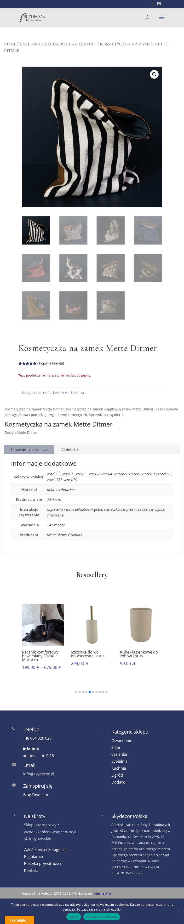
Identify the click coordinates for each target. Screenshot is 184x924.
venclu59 (120, 473)
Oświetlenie (121, 740)
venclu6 (134, 473)
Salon (116, 747)
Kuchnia (118, 768)
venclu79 (70, 479)
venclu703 (148, 473)
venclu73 (164, 473)
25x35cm (54, 499)
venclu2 (80, 473)
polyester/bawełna (61, 489)
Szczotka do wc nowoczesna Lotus (87, 654)
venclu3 (93, 473)
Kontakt (31, 870)
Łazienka (30, 44)
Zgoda (73, 917)
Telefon (31, 729)
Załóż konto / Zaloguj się (46, 849)
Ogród (117, 775)
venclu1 (67, 473)
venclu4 (106, 473)
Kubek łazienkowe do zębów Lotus (139, 654)
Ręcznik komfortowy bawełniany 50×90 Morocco (40, 656)
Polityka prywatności (42, 863)
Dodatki (118, 782)
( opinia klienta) (50, 363)
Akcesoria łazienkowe (70, 44)
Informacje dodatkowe (29, 449)
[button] (154, 74)
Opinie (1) (70, 449)
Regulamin (33, 856)
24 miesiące (56, 524)
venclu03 (53, 473)
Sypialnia (119, 761)
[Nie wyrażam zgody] (178, 911)
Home (10, 44)
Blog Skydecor (36, 794)
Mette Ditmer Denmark (64, 534)
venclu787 (54, 479)
